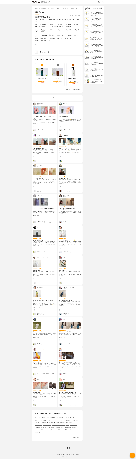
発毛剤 (63, 429)
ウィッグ (67, 425)
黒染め (42, 429)
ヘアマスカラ (38, 429)
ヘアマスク (52, 417)
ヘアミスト (54, 425)
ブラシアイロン (75, 420)
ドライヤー (62, 420)
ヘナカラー (47, 429)
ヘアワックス (69, 422)
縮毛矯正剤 (67, 427)
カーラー (62, 427)
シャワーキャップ (59, 417)
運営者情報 (58, 454)
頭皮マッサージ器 (53, 429)
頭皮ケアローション (39, 432)
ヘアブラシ (53, 422)
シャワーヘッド (38, 422)
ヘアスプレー (63, 422)
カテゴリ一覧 (64, 450)
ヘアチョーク (73, 427)
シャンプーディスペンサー (69, 417)
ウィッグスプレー (73, 425)
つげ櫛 (58, 422)
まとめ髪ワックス (38, 425)
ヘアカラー (43, 427)
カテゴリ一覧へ (76, 437)
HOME (68, 448)
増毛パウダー (73, 429)
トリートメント (38, 417)
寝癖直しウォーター (47, 425)
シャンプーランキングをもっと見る (72, 89)
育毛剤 (59, 429)
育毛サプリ (67, 429)
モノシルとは (71, 450)
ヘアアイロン (68, 420)
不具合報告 (78, 454)
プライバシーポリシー (70, 454)
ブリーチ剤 (57, 427)
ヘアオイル (50, 420)
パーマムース (38, 427)
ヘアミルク (44, 420)
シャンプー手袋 (38, 420)
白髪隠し (53, 427)
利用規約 (63, 454)
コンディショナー (46, 417)
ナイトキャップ (56, 420)
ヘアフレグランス (61, 425)
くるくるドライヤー (46, 422)
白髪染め (48, 427)
